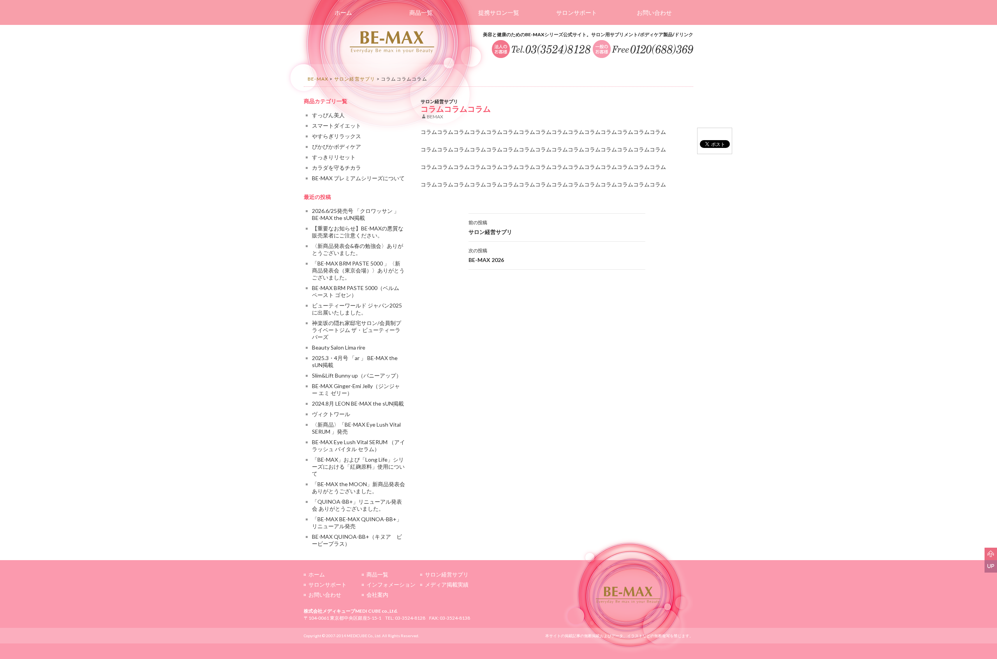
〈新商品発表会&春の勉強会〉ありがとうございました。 (357, 249)
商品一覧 (421, 12)
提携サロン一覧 (498, 12)
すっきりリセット (334, 157)
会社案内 (377, 594)
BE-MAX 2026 (486, 255)
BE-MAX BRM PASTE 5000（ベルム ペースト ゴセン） (355, 291)
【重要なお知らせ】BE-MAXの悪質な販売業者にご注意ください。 (357, 232)
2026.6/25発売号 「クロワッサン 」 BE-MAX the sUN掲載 (355, 214)
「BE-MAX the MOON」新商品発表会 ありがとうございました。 (358, 487)
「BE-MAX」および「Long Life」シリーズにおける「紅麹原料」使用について (358, 466)
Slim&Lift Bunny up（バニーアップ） (357, 375)
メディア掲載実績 (447, 584)
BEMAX (435, 116)
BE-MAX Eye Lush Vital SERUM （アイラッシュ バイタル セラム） (358, 445)
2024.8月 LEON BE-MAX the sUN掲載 (358, 403)
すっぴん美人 (328, 115)
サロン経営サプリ (439, 101)
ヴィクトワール (331, 414)
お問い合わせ (654, 12)
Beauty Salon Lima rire (338, 347)
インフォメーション (391, 584)
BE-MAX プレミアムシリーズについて (358, 178)
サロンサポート (576, 12)
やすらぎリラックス (336, 136)
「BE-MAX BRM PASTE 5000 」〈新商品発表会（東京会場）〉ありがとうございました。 (358, 270)
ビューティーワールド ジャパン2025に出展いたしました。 (357, 309)
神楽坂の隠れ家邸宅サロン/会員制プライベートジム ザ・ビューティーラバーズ (356, 330)
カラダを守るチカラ (336, 167)
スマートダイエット (336, 125)
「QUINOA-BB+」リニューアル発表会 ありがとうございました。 (357, 505)
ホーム (343, 12)
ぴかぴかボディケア (336, 146)
